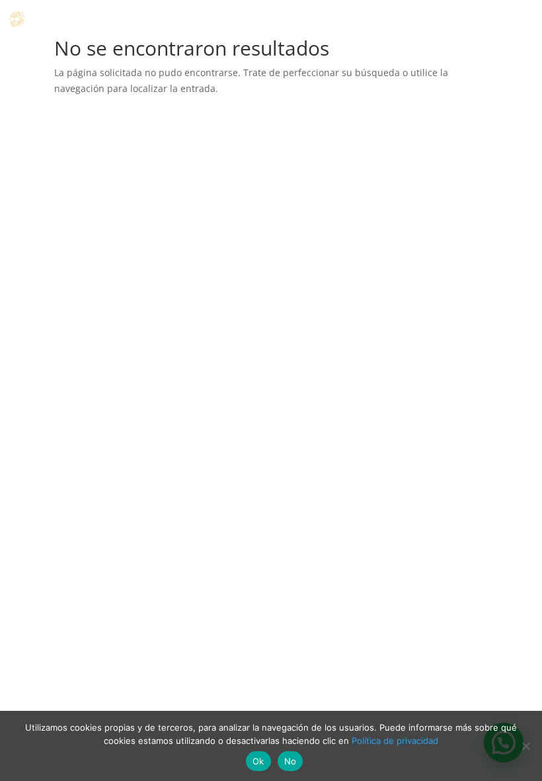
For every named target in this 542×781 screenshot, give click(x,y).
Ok (258, 761)
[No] (525, 746)
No (290, 761)
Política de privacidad (395, 740)
